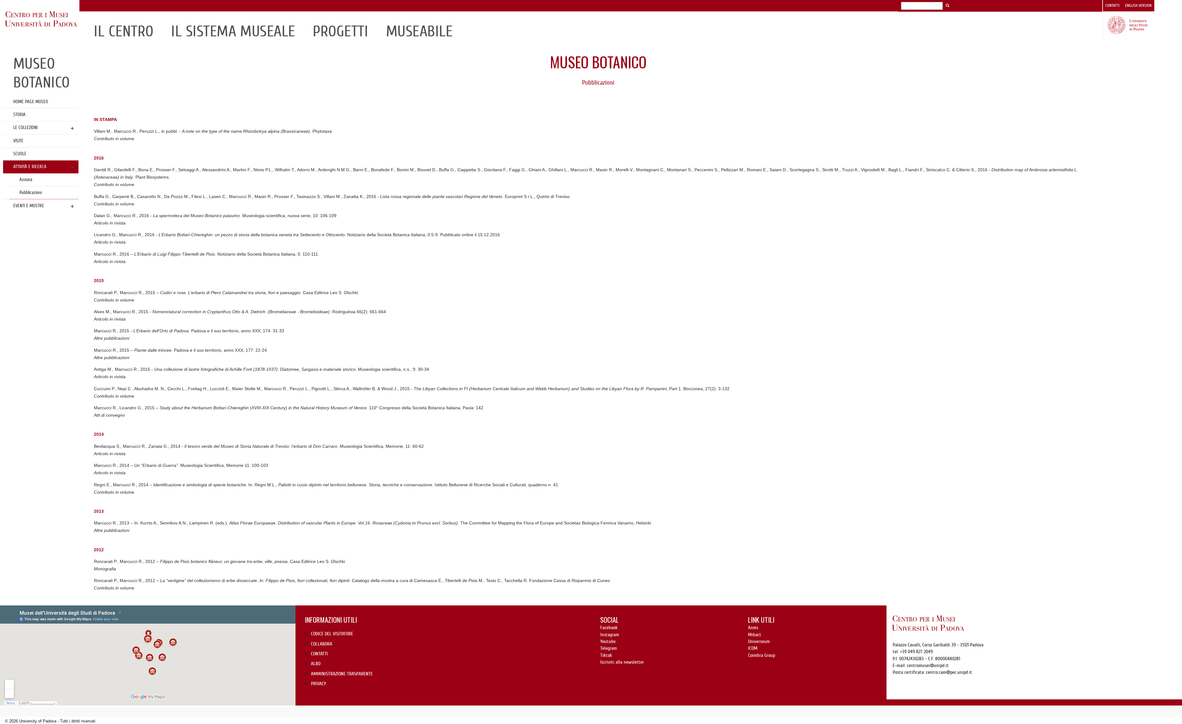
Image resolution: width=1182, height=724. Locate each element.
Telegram (608, 648)
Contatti (1112, 5)
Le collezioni (25, 127)
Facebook (608, 627)
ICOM (753, 648)
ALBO (315, 663)
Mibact (754, 634)
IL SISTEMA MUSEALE (233, 31)
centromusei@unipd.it (928, 665)
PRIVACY (318, 683)
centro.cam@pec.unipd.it (949, 672)
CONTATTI (319, 654)
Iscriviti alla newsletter (622, 662)
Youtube (608, 641)
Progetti (340, 31)
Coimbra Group (761, 655)
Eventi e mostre (28, 205)
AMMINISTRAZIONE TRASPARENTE (342, 674)
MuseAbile (419, 31)
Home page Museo (30, 101)
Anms (753, 627)
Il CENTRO (123, 31)
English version (1138, 5)
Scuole (19, 153)
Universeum (759, 641)
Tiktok (606, 655)
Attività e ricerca (29, 166)
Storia (19, 114)
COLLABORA (321, 644)
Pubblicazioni (30, 192)
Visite (18, 141)
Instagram (609, 634)
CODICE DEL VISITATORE (332, 634)
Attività (25, 179)
